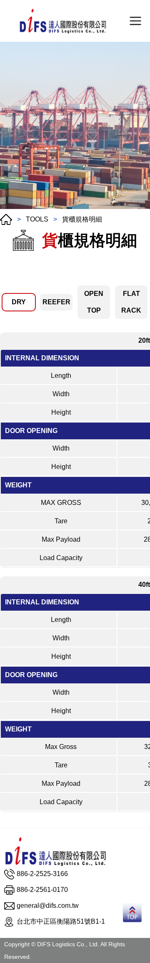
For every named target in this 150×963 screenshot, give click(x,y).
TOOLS (37, 219)
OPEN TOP (93, 302)
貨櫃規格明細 (82, 219)
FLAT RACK (131, 302)
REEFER (56, 302)
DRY (19, 302)
